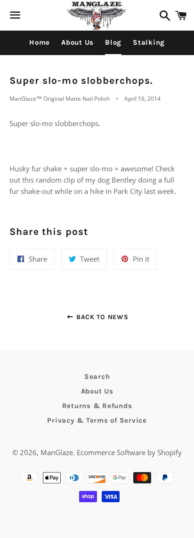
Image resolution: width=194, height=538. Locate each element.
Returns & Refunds (97, 405)
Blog (113, 42)
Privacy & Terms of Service (97, 420)
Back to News (101, 317)
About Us (77, 42)
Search (97, 376)
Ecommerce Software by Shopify (129, 452)
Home (39, 42)
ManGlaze (56, 452)
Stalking (149, 42)
